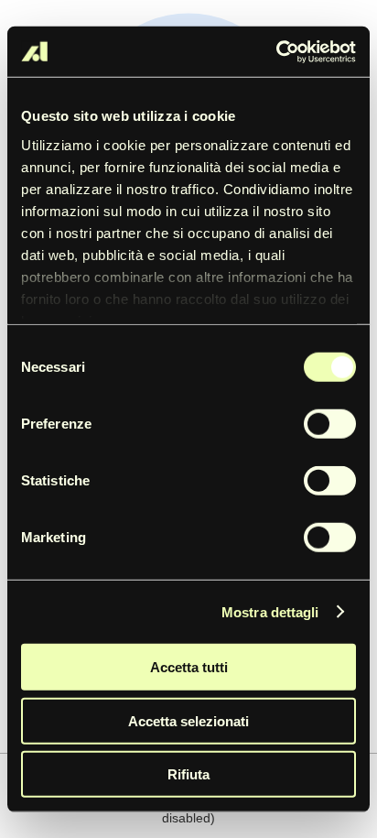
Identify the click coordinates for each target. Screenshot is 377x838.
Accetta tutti (189, 667)
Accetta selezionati (188, 720)
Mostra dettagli (270, 611)
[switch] (330, 424)
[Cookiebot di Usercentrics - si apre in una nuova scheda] (276, 51)
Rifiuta (188, 774)
